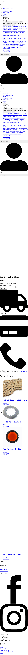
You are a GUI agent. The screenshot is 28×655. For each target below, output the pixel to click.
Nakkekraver (9, 32)
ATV (22, 371)
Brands (4, 14)
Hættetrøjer (10, 38)
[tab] (5, 22)
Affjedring (5, 26)
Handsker (22, 31)
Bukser (7, 37)
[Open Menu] (0, 4)
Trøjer (4, 37)
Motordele (2, 373)
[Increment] (16, 287)
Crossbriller (16, 32)
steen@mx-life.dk (4, 571)
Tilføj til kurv (4, 288)
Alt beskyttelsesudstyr (14, 35)
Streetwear (5, 9)
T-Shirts (5, 40)
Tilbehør (5, 29)
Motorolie (8, 41)
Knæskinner (18, 34)
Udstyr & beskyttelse (8, 8)
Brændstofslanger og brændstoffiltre (15, 45)
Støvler (4, 32)
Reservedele (6, 7)
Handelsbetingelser (5, 650)
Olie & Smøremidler (7, 11)
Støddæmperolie (15, 41)
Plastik (9, 26)
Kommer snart (6, 48)
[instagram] (14, 631)
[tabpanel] (15, 28)
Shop (4, 17)
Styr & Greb (24, 28)
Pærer (11, 47)
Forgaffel (5, 28)
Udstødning (10, 29)
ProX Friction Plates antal (6, 285)
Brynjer (18, 31)
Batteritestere (6, 44)
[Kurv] (1, 85)
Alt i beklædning (11, 40)
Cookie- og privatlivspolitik (6, 651)
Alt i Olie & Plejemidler (22, 42)
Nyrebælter (12, 34)
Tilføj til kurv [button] (6, 404)
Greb (8, 28)
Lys (11, 28)
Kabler (15, 47)
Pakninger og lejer (16, 28)
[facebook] (14, 603)
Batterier (12, 44)
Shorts (25, 38)
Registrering (3, 653)
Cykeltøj (5, 38)
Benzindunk (23, 26)
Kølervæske (8, 42)
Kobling (25, 371)
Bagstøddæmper (15, 26)
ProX (13, 373)
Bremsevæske (23, 41)
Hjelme (4, 31)
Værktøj (15, 29)
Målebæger (14, 42)
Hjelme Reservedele (11, 31)
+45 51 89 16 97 (3, 569)
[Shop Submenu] (6, 17)
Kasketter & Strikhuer (18, 38)
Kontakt (5, 15)
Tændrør (19, 47)
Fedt (4, 42)
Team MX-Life (6, 12)
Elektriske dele (6, 47)
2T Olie (4, 41)
